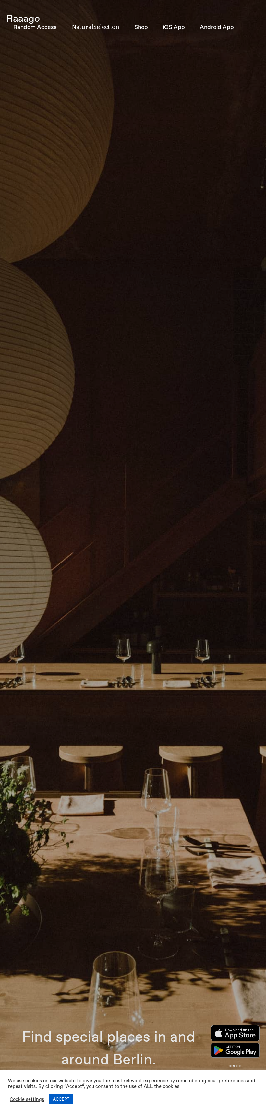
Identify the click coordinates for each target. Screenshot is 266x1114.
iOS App (174, 27)
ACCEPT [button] (61, 1099)
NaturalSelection (95, 26)
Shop (141, 27)
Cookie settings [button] (27, 1099)
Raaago (23, 18)
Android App (217, 27)
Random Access (35, 27)
